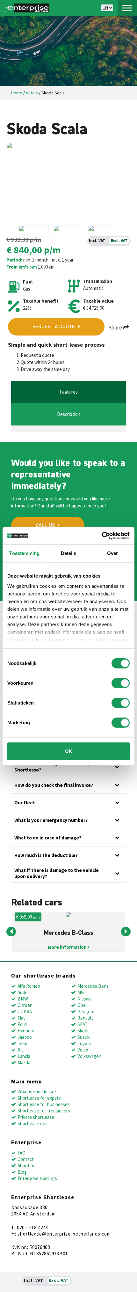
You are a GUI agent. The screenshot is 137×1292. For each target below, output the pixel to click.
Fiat (21, 1018)
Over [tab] (112, 553)
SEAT (82, 1024)
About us (26, 1166)
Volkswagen (89, 1056)
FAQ (21, 1153)
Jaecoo (25, 1037)
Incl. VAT (97, 240)
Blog (22, 1172)
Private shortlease (36, 1117)
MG (80, 992)
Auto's (32, 93)
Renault (85, 1018)
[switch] (121, 683)
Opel (82, 1005)
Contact (26, 1159)
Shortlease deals (34, 1123)
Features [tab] (69, 392)
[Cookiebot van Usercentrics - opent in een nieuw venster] (102, 535)
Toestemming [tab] (24, 553)
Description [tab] (68, 414)
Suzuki (83, 1037)
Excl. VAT (119, 240)
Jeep (22, 1043)
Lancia (24, 1056)
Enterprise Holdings (37, 1178)
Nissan (84, 999)
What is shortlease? (37, 1092)
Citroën (25, 1005)
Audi (22, 992)
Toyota (84, 1043)
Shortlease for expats (39, 1098)
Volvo (82, 1050)
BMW (23, 999)
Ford (22, 1024)
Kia (21, 1050)
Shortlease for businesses (44, 1104)
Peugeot (86, 1011)
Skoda (83, 1031)
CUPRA (25, 1011)
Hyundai (26, 1031)
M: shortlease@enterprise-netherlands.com (61, 1234)
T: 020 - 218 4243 (29, 1227)
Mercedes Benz (93, 986)
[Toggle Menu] (127, 8)
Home (16, 93)
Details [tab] (68, 553)
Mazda (24, 1062)
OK (68, 751)
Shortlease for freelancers (44, 1111)
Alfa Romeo (29, 986)
